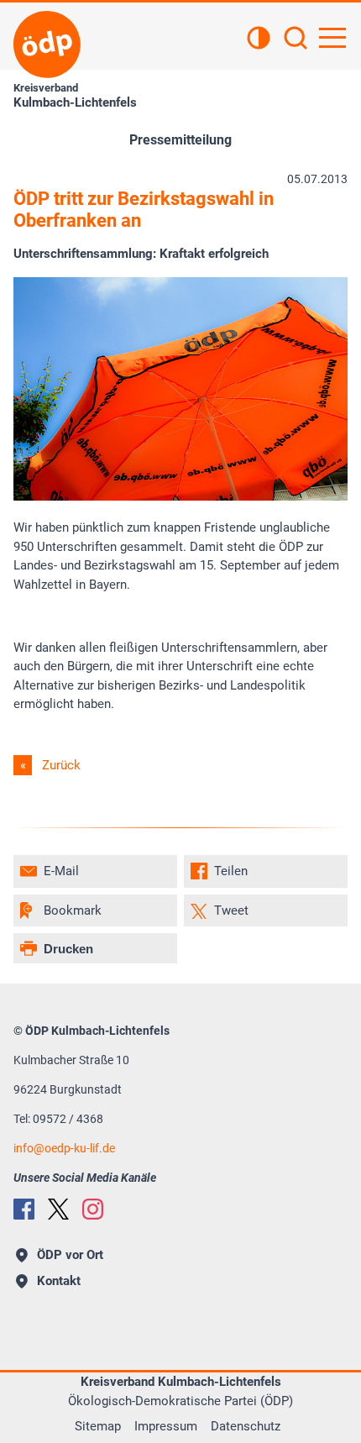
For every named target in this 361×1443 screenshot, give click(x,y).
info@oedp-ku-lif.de (64, 1148)
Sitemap (98, 1426)
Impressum (165, 1426)
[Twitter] (58, 1209)
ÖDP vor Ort (70, 1254)
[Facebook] (23, 1209)
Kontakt (59, 1280)
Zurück (61, 765)
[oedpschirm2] (180, 496)
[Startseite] (47, 44)
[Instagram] (92, 1209)
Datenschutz (245, 1426)
